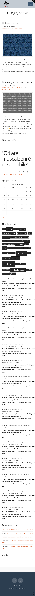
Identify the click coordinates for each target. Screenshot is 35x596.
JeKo (3, 529)
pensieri (15, 258)
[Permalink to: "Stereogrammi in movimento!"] (17, 103)
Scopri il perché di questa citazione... (12, 174)
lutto (29, 248)
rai (16, 264)
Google (21, 241)
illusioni (4, 28)
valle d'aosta (6, 269)
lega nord (16, 248)
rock (20, 264)
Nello (3, 537)
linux (21, 248)
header (4, 244)
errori (4, 241)
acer (4, 229)
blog (13, 233)
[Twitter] (20, 580)
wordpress (5, 274)
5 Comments (6, 30)
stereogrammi (20, 28)
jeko (4, 248)
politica (8, 264)
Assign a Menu (17, 585)
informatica (19, 244)
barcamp (16, 229)
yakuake (12, 274)
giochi (16, 241)
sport (23, 264)
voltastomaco (17, 269)
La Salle (10, 248)
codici (29, 233)
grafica (27, 241)
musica (21, 253)
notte (4, 258)
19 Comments (6, 89)
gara (8, 241)
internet (26, 244)
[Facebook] (14, 580)
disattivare (21, 237)
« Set (3, 218)
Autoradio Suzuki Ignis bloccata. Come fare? (20, 529)
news (29, 253)
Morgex (13, 253)
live (25, 248)
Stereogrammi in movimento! (18, 82)
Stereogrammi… (11, 23)
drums (27, 237)
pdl (9, 258)
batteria (22, 229)
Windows (29, 269)
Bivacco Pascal (6, 233)
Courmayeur (14, 237)
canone (19, 233)
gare (12, 241)
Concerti (6, 237)
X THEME (23, 589)
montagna (6, 253)
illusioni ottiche (11, 28)
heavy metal (11, 244)
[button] (30, 4)
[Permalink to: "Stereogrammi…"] (17, 45)
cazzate (25, 233)
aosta (9, 229)
